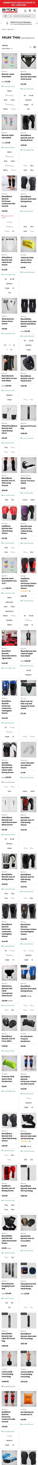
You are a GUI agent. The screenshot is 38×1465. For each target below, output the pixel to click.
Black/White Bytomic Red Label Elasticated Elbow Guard (28, 322)
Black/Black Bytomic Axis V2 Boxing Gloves (27, 137)
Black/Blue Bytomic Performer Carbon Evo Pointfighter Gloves (7, 707)
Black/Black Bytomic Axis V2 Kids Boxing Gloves (27, 878)
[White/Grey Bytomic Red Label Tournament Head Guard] (9, 973)
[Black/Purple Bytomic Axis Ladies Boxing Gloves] (28, 513)
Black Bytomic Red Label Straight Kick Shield (28, 653)
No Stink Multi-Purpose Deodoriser (27, 1038)
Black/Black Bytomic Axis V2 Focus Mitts (8, 1038)
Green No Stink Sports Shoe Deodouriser (8, 1078)
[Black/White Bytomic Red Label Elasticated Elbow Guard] (28, 306)
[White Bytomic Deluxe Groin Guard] (9, 306)
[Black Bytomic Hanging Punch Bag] (9, 1270)
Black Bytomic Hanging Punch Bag (8, 1286)
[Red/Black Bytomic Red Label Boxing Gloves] (9, 513)
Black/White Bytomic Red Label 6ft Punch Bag (8, 1337)
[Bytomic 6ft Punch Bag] (28, 413)
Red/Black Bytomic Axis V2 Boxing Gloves (8, 1188)
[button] (30, 10)
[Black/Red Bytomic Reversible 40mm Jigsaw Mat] (9, 638)
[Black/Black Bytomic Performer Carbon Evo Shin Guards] (9, 183)
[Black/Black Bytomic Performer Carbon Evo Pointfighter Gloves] (9, 911)
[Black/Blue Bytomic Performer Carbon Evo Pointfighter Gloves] (9, 688)
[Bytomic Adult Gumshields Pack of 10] (9, 565)
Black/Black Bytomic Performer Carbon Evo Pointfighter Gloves (7, 930)
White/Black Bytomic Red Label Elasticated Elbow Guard (9, 821)
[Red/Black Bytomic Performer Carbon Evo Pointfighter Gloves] (28, 565)
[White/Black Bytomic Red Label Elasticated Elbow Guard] (9, 804)
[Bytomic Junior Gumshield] (9, 61)
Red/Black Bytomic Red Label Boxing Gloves (7, 529)
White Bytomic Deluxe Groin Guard (8, 321)
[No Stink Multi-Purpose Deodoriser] (28, 1023)
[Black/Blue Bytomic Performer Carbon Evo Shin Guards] (28, 1063)
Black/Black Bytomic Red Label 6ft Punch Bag (28, 1188)
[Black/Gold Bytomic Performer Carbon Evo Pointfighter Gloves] (28, 911)
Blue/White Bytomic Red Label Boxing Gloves (28, 988)
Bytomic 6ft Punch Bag (28, 427)
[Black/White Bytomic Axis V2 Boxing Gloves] (9, 861)
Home (4, 29)
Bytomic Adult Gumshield (8, 136)
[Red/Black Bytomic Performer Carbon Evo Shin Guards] (9, 1399)
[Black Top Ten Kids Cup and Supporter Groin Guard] (28, 688)
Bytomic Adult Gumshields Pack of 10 (9, 580)
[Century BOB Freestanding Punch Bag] (9, 1358)
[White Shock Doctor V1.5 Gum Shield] (28, 465)
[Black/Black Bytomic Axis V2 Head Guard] (28, 363)
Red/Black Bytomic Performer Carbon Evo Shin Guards (8, 1417)
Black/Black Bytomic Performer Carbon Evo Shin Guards (8, 201)
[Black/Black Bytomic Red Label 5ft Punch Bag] (28, 1320)
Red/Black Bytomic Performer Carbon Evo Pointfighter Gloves (28, 583)
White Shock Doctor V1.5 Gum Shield (28, 480)
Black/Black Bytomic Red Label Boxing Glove (28, 199)
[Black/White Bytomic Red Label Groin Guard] (28, 61)
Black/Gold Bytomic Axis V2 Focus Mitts (27, 1238)
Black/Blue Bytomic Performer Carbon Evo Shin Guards (28, 1080)
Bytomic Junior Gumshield (8, 75)
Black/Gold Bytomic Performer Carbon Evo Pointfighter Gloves (28, 929)
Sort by (5, 46)
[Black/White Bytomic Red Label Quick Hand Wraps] (9, 1223)
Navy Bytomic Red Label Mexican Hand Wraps (28, 1286)
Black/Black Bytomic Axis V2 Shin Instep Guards (8, 482)
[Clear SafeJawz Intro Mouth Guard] (28, 750)
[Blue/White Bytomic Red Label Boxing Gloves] (28, 973)
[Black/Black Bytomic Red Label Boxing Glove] (28, 183)
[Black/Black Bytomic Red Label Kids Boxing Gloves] (9, 1120)
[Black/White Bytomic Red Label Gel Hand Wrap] (28, 1120)
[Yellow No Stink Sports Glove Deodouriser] (28, 244)
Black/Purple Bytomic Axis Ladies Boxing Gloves (26, 530)
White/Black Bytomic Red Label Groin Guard (7, 261)
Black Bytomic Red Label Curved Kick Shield (9, 378)
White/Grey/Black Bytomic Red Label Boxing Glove (9, 429)
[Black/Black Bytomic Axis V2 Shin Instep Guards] (9, 465)
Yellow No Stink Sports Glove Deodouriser (27, 260)
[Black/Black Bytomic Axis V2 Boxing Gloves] (28, 122)
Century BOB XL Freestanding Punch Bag (27, 1374)
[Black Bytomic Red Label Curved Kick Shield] (9, 363)
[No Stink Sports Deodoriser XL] (28, 1399)
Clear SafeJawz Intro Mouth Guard (27, 765)
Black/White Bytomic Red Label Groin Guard (28, 76)
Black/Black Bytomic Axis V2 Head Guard (27, 378)
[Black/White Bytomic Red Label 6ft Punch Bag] (9, 1320)
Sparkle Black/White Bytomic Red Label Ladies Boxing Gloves (8, 767)
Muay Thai (10, 29)
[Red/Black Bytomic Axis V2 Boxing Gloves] (9, 1173)
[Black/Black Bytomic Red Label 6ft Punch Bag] (28, 1173)
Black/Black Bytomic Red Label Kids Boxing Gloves (9, 1137)
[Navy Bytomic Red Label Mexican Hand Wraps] (28, 1270)
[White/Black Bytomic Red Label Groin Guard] (9, 244)
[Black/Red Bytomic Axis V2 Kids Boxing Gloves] (28, 804)
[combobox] (19, 16)
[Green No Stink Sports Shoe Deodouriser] (9, 1063)
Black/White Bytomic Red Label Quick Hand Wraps (9, 1239)
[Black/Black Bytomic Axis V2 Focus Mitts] (9, 1023)
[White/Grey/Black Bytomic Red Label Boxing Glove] (9, 413)
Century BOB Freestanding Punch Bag (7, 1374)
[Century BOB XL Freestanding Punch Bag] (28, 1359)
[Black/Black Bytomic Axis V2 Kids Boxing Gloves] (28, 861)
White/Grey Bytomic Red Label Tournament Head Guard (7, 991)
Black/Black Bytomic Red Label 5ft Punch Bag (28, 1336)
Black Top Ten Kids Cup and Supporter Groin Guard (28, 705)
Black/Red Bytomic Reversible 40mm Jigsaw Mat (9, 654)
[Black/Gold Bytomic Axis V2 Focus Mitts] (28, 1223)
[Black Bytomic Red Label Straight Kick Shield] (28, 638)
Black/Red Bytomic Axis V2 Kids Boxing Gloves (27, 821)
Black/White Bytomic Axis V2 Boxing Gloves (8, 876)
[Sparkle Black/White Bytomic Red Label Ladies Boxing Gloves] (9, 749)
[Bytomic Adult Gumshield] (9, 122)
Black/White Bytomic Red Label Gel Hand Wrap (28, 1136)
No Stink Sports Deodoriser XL (27, 1413)
